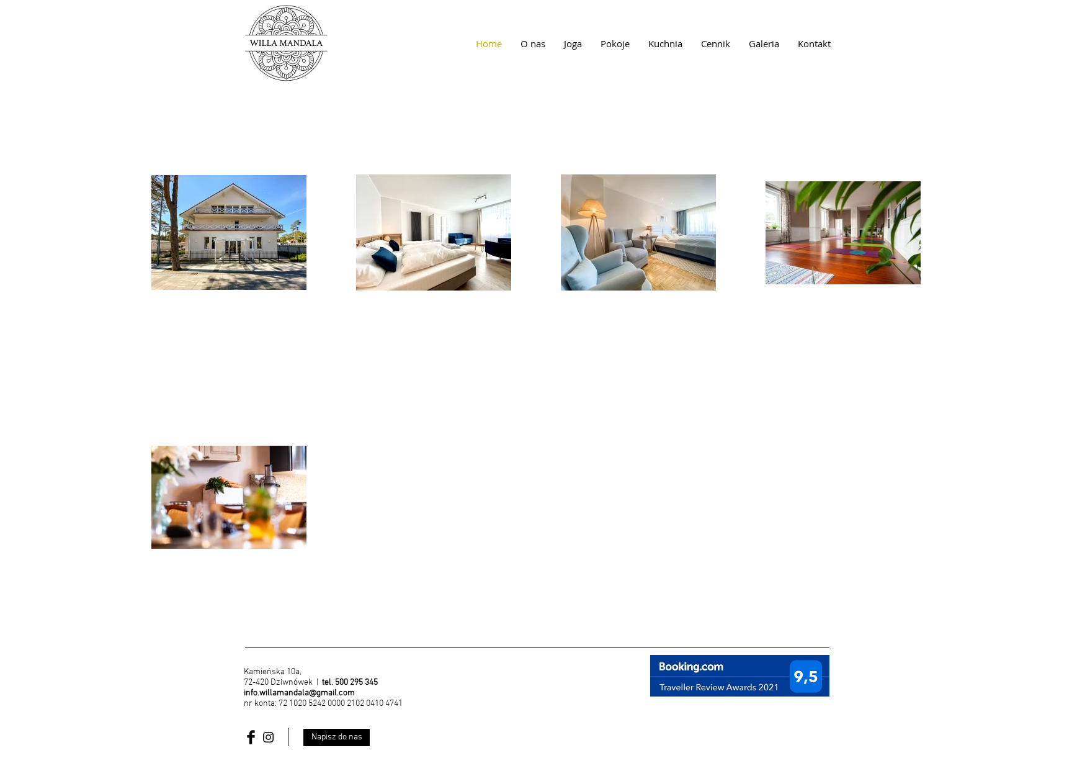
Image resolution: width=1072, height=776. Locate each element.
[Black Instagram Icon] (268, 737)
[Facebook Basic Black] (251, 737)
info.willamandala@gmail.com (299, 693)
